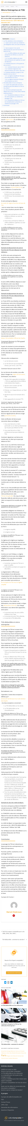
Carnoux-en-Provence (20, 1051)
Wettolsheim (15, 1058)
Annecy (2, 1051)
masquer (12, 39)
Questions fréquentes (7, 1110)
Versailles (10, 1058)
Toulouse (3, 1058)
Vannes (6, 1058)
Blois (5, 1051)
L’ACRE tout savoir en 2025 (8, 1069)
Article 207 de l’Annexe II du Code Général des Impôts (13, 700)
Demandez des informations (9, 1107)
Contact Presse (5, 1102)
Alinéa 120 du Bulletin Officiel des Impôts (13, 338)
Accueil (2, 6)
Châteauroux (3, 1053)
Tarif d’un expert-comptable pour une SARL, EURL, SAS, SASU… (13, 932)
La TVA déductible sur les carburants (12, 1073)
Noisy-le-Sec (23, 1053)
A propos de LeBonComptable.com (11, 1097)
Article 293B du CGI (16, 187)
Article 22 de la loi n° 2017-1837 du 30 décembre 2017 (12, 21)
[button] (14, 972)
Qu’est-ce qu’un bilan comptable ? (11, 1071)
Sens (23, 1055)
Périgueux (9, 1055)
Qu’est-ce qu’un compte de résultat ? (12, 1090)
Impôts (12, 6)
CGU (2, 1099)
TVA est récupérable (7, 496)
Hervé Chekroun (6, 12)
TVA (16, 6)
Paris (3, 1055)
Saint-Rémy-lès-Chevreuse (16, 1055)
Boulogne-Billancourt (11, 1051)
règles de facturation (19, 374)
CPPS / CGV (4, 1105)
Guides (7, 6)
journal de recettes (10, 416)
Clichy (8, 1053)
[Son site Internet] (14, 915)
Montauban (18, 1053)
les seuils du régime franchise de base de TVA (13, 204)
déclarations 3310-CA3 (10, 605)
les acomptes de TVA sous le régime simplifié (11, 583)
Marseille (14, 1053)
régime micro (9, 119)
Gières (10, 1053)
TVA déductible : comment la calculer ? (13, 939)
